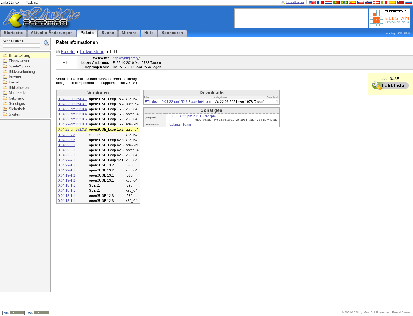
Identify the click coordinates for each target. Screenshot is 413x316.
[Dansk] (376, 2)
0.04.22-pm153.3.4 (72, 109)
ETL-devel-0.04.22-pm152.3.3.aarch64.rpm (178, 102)
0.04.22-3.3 (66, 140)
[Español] (351, 2)
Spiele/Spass (19, 66)
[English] (312, 2)
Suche (108, 33)
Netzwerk (16, 98)
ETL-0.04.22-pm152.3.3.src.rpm (191, 116)
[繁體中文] (400, 2)
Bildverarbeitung (22, 71)
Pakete (87, 33)
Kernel (14, 82)
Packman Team (179, 125)
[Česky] (360, 2)
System (15, 114)
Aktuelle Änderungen (52, 33)
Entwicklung (19, 55)
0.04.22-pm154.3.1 (72, 99)
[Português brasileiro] (344, 2)
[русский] (408, 2)
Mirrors (129, 33)
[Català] (391, 2)
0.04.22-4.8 (66, 135)
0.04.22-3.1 (66, 145)
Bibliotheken (19, 87)
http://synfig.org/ (125, 58)
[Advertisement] (301, 18)
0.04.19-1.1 (66, 186)
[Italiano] (383, 2)
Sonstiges (17, 103)
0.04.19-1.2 (66, 175)
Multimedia (17, 93)
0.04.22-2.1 (66, 155)
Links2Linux (10, 2)
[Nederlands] (328, 2)
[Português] (336, 2)
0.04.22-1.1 (66, 165)
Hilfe (149, 33)
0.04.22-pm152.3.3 (72, 124)
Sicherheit (17, 109)
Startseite (13, 33)
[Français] (320, 2)
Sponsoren (172, 33)
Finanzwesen (19, 61)
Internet (15, 77)
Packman (32, 2)
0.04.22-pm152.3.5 (72, 119)
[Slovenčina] (367, 2)
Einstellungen (295, 2)
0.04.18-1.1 (66, 196)
